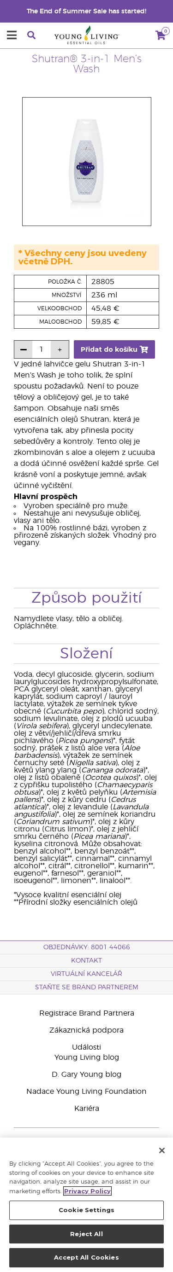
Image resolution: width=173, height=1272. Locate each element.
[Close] (162, 1150)
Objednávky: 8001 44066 (86, 947)
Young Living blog (86, 1057)
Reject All (86, 1233)
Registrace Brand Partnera (86, 1013)
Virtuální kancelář (86, 974)
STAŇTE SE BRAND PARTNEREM (86, 987)
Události (86, 1047)
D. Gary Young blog (86, 1074)
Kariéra (86, 1108)
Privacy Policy (87, 1191)
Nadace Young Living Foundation (86, 1091)
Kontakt (86, 961)
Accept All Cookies (86, 1257)
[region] (86, 1205)
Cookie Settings (86, 1210)
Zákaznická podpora (86, 1030)
